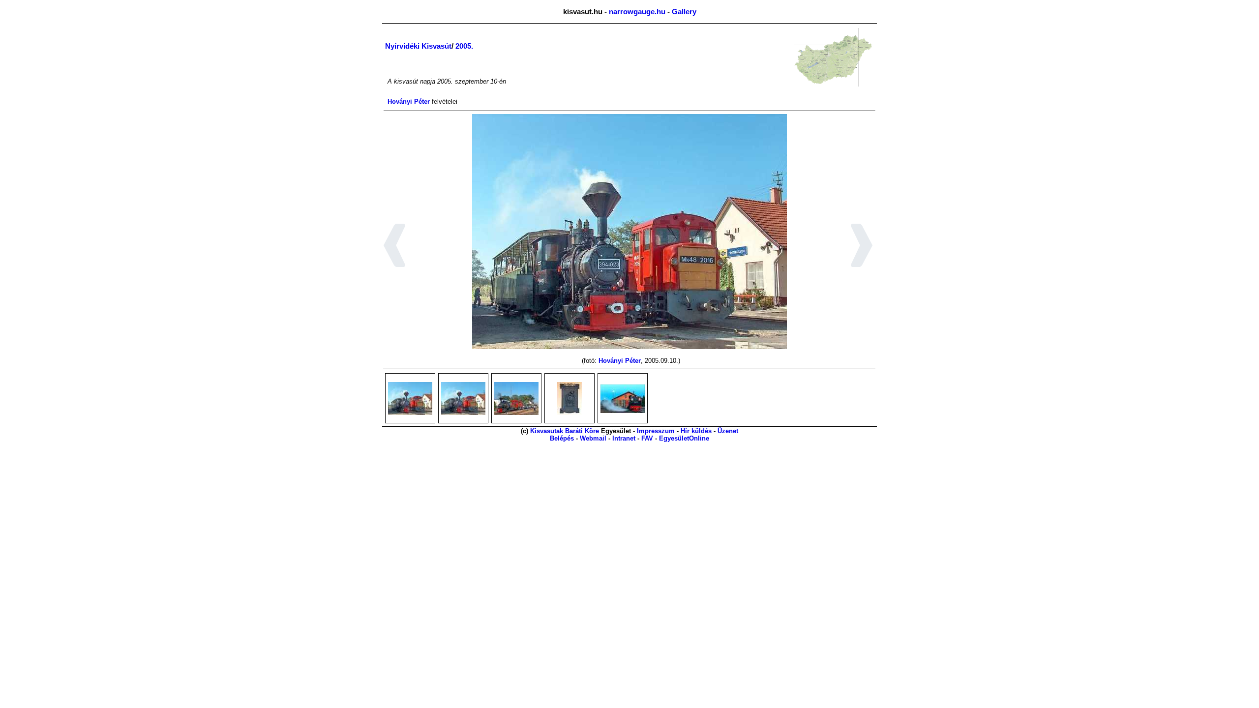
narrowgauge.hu (637, 11)
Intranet (623, 438)
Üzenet (728, 431)
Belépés (562, 438)
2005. (464, 46)
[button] (395, 246)
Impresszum (656, 431)
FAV (647, 438)
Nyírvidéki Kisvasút (418, 46)
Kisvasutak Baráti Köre (564, 431)
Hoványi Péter (409, 101)
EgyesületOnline (684, 438)
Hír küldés (696, 431)
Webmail (593, 438)
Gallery (684, 11)
